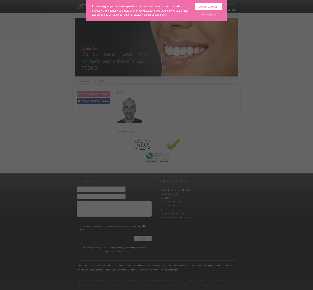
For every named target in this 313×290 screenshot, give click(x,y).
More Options (208, 14)
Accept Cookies (208, 6)
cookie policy (159, 14)
